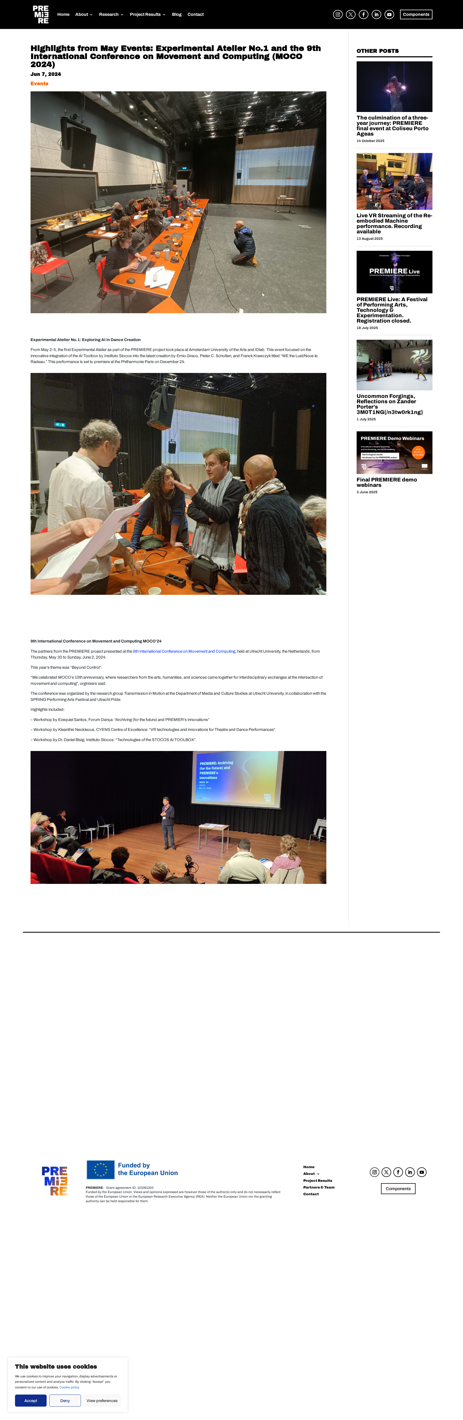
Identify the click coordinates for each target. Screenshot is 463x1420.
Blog (177, 15)
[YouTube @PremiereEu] (387, 19)
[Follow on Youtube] (422, 1172)
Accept (30, 1401)
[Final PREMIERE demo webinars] (394, 472)
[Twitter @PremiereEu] (349, 19)
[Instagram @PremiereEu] (336, 19)
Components (398, 1188)
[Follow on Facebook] (398, 1172)
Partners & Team (319, 1187)
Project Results (145, 15)
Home (63, 15)
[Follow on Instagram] (374, 1172)
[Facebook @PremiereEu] (362, 19)
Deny (65, 1401)
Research (109, 15)
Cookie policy (69, 1387)
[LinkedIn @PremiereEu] (375, 19)
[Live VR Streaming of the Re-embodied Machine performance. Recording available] (394, 208)
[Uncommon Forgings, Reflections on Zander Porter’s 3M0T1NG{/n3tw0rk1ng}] (394, 389)
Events (39, 83)
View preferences (102, 1401)
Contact (196, 15)
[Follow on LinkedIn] (410, 1172)
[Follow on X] (386, 1172)
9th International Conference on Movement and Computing (184, 651)
